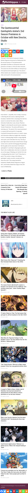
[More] (10, 55)
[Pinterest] (18, 51)
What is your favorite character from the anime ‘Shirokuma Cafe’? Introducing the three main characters (13, 419)
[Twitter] (6, 51)
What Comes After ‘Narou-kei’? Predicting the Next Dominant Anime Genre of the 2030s (13, 261)
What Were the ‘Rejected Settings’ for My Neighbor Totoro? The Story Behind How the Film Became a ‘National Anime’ (14, 339)
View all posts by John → (16, 204)
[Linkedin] (14, 51)
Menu (24, 2)
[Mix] (2, 55)
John (6, 43)
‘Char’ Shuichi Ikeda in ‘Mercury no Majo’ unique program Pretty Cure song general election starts (14, 365)
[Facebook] (2, 51)
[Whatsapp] (6, 55)
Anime (2, 25)
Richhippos (11, 485)
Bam (4, 487)
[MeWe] (22, 51)
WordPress (22, 485)
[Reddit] (10, 51)
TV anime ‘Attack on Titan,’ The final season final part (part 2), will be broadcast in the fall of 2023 (14, 314)
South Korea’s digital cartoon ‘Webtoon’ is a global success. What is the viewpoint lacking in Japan (13, 445)
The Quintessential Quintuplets (17, 178)
